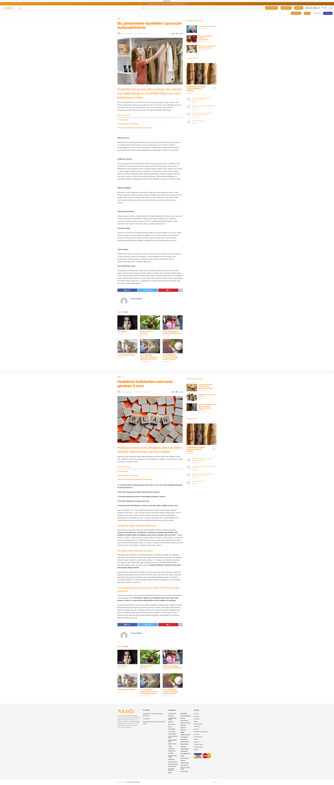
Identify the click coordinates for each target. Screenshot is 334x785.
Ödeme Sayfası (198, 736)
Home (118, 18)
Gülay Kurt (171, 748)
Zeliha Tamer (184, 771)
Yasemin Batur (185, 758)
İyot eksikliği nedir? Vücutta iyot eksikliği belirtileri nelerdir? (170, 357)
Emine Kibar (171, 729)
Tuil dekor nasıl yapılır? (198, 121)
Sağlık (182, 732)
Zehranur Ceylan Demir (185, 768)
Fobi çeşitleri (123, 120)
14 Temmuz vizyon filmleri (207, 26)
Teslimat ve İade (198, 744)
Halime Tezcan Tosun (172, 756)
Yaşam (123, 18)
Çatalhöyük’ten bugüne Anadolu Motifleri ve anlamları (196, 89)
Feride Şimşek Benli (172, 740)
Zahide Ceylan (185, 763)
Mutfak (144, 328)
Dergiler (317, 13)
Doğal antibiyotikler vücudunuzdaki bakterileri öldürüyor (205, 386)
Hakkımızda (197, 726)
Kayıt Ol (317, 8)
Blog (307, 13)
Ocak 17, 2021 (202, 412)
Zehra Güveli (184, 765)
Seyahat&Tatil (185, 741)
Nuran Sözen (184, 720)
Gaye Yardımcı (172, 744)
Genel (170, 746)
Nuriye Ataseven (185, 723)
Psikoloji (183, 725)
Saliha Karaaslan (185, 734)
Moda (170, 772)
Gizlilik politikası (198, 724)
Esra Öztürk (171, 731)
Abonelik (196, 713)
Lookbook (296, 13)
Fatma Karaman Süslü (173, 736)
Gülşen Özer (172, 751)
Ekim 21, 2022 (202, 41)
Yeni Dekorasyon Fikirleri (126, 355)
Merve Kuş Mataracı (171, 769)
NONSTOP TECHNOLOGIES (133, 782)
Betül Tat (171, 722)
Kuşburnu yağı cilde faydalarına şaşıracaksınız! (205, 37)
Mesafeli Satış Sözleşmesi (201, 731)
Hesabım (299, 8)
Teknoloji (183, 746)
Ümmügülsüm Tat (186, 753)
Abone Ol (328, 13)
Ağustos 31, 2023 (122, 357)
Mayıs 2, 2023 (202, 398)
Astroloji (171, 716)
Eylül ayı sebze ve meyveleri (128, 124)
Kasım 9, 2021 (202, 50)
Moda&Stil (184, 713)
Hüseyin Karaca (172, 761)
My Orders (197, 734)
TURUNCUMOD (271, 8)
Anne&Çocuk (172, 713)
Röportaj (183, 727)
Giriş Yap (309, 8)
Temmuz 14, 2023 (203, 28)
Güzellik (170, 753)
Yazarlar (183, 760)
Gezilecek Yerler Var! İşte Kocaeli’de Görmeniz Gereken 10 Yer (202, 114)
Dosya (170, 726)
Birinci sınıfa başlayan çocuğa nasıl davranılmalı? (135, 128)
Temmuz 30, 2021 (203, 390)
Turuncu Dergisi (127, 33)
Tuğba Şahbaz (185, 748)
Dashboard (197, 719)
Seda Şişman (184, 737)
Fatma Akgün (172, 734)
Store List (196, 742)
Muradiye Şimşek (186, 716)
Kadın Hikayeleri (173, 764)
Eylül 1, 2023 (121, 333)
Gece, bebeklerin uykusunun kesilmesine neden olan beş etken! (148, 357)
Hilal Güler (171, 759)
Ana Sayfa (196, 716)
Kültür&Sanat (172, 766)
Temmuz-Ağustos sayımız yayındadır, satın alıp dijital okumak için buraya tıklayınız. (167, 3)
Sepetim (196, 739)
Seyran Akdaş (184, 744)
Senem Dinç (184, 739)
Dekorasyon (171, 724)
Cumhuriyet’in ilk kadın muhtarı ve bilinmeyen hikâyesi (202, 99)
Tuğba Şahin (184, 751)
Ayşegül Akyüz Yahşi (172, 718)
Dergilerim (286, 8)
